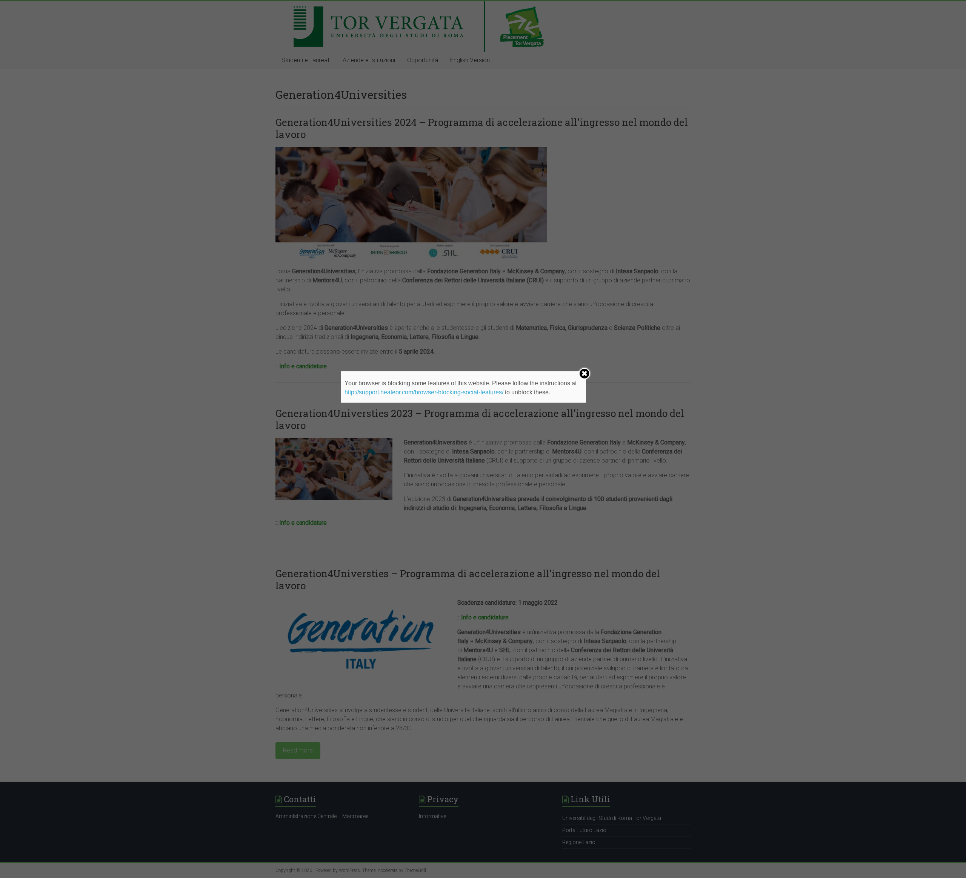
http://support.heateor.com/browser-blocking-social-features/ (424, 392)
